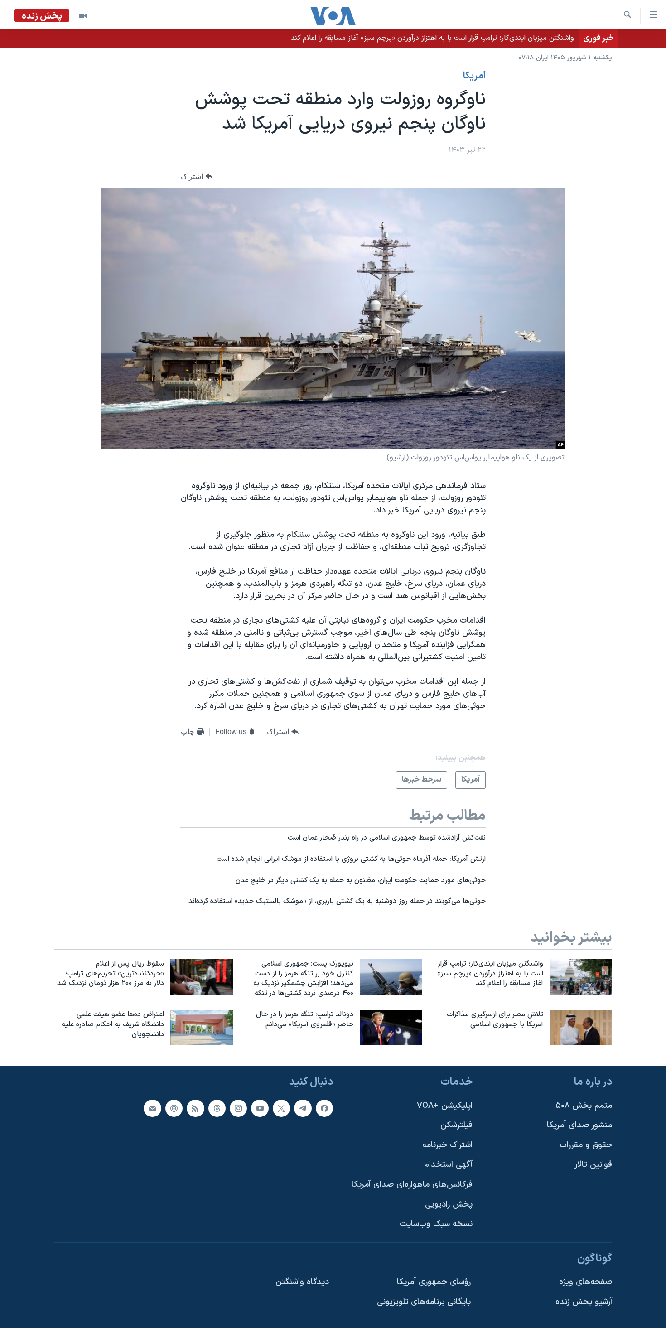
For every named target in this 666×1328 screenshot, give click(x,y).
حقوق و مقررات (586, 1145)
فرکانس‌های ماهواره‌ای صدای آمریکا (412, 1184)
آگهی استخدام (448, 1165)
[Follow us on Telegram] (302, 1107)
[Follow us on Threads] (217, 1107)
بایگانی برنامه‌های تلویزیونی (424, 1302)
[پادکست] (174, 1107)
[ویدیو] (83, 16)
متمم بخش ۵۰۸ (583, 1105)
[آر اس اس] (195, 1107)
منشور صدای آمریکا (579, 1125)
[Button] (196, 176)
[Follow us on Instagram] (238, 1107)
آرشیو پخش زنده (583, 1302)
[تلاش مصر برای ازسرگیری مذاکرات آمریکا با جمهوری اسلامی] (581, 1027)
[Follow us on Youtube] (259, 1107)
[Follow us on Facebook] (324, 1107)
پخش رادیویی (449, 1204)
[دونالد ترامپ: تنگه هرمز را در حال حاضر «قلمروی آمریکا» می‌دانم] (391, 1027)
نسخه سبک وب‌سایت (436, 1224)
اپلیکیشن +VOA (445, 1105)
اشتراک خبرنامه (447, 1145)
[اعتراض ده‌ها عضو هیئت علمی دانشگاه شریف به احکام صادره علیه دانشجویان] (201, 1027)
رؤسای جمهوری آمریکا (434, 1282)
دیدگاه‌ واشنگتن (302, 1282)
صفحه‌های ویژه (585, 1282)
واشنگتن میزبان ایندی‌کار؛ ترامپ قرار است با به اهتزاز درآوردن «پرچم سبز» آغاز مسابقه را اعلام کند (432, 38)
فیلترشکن (456, 1125)
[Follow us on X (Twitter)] (281, 1107)
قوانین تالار (593, 1165)
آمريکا (474, 76)
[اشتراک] (152, 1107)
